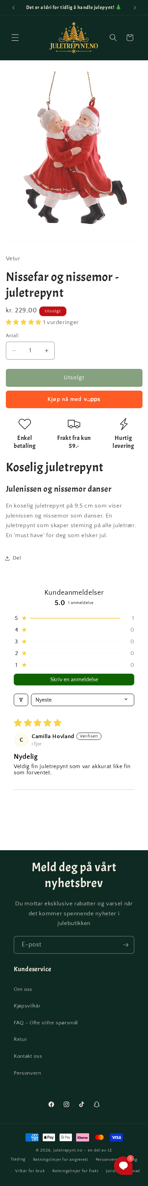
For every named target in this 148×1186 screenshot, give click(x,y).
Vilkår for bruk (30, 1171)
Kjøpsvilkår (27, 1006)
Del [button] (17, 558)
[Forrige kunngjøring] (13, 7)
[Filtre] (21, 700)
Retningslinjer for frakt (75, 1171)
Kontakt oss (28, 1056)
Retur (20, 1039)
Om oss (23, 989)
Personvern (27, 1073)
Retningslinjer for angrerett (60, 1159)
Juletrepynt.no (68, 1150)
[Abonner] (125, 945)
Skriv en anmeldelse (74, 679)
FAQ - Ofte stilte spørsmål (46, 1023)
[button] (15, 37)
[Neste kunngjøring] (134, 7)
